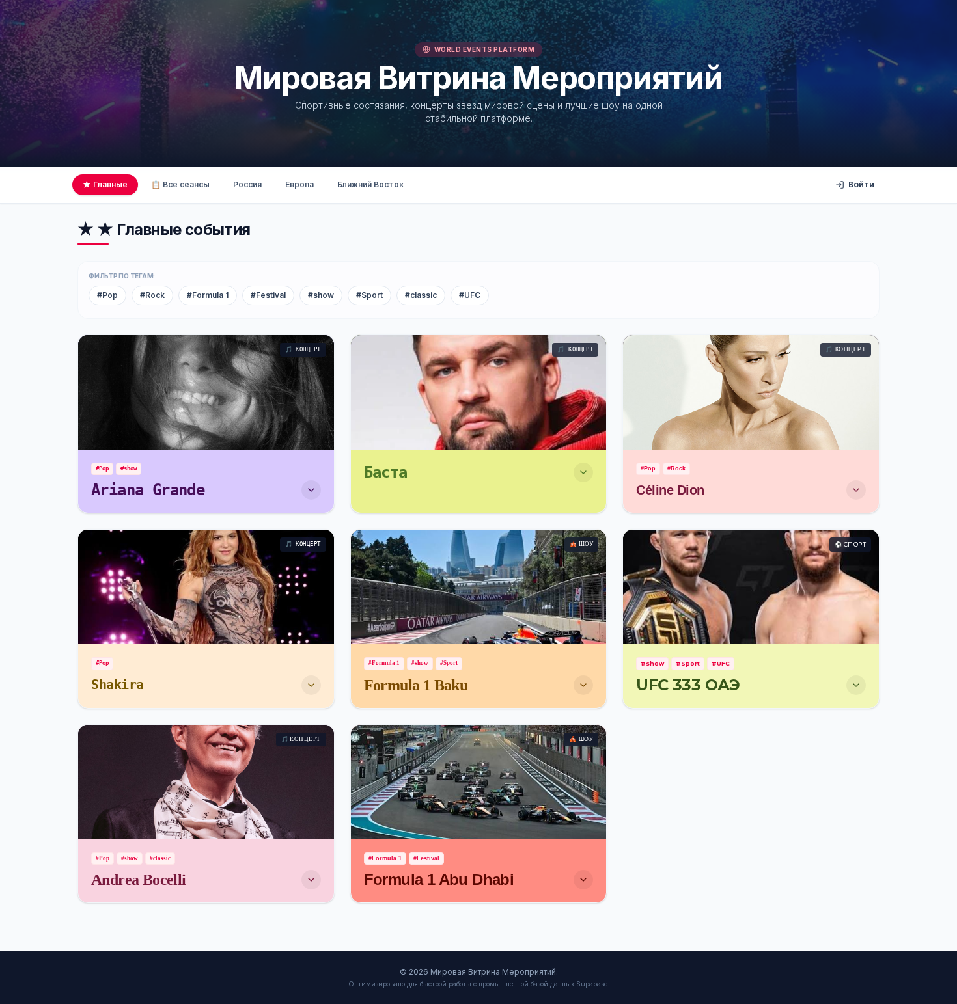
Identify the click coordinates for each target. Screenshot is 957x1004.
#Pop (107, 295)
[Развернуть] (311, 490)
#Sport (369, 295)
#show (321, 295)
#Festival (268, 295)
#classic (421, 295)
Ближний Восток (370, 184)
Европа (299, 184)
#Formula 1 (208, 295)
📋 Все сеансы (180, 184)
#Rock (152, 295)
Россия (247, 184)
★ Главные (105, 184)
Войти (861, 184)
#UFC (469, 295)
